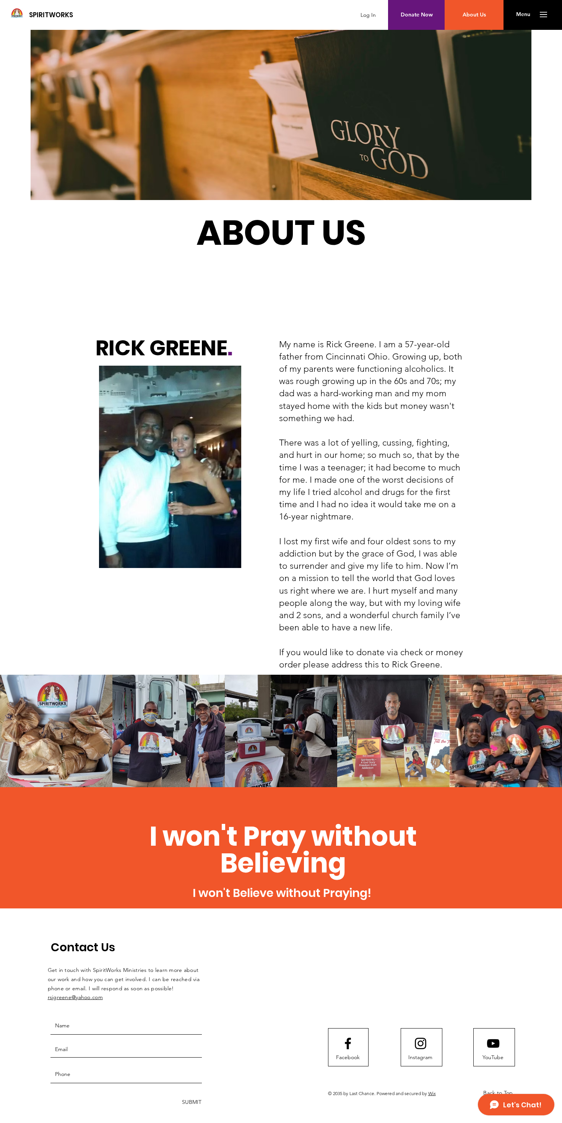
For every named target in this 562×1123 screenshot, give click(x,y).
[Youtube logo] (493, 1043)
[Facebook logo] (348, 1043)
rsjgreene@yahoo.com (75, 997)
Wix (432, 1093)
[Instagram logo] (420, 1043)
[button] (523, 14)
